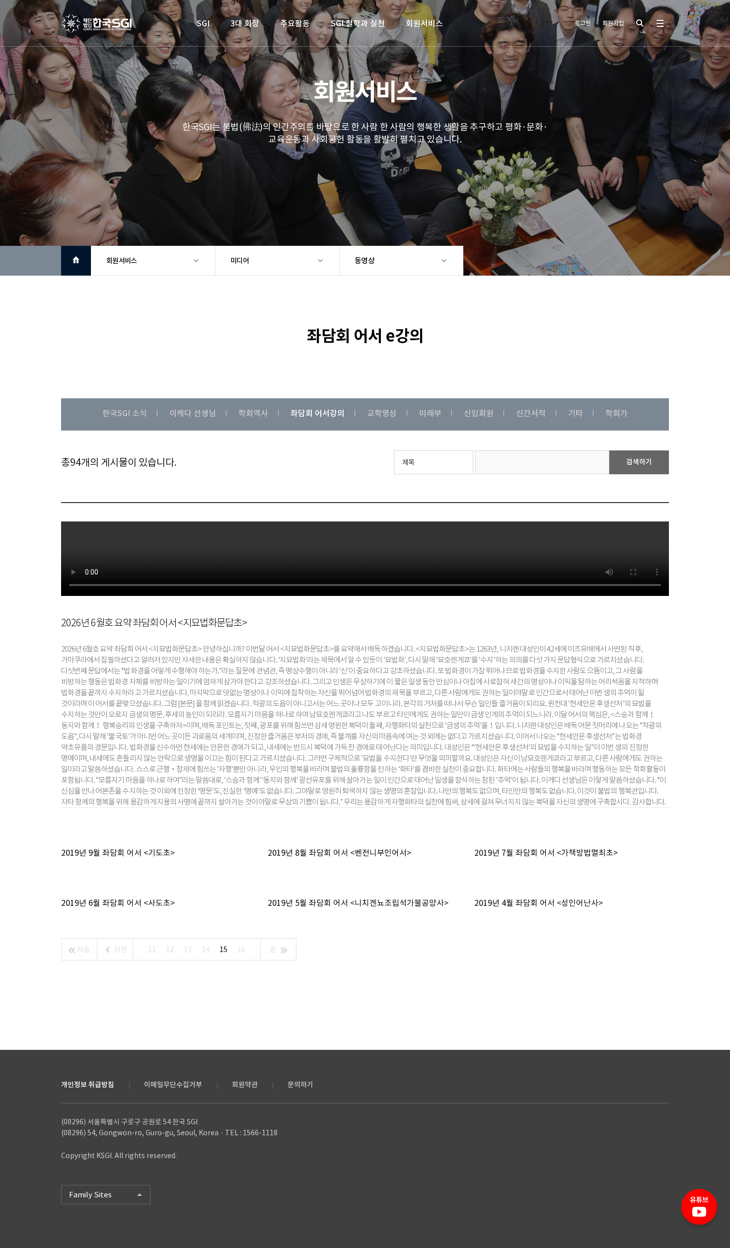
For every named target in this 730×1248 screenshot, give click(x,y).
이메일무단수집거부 (173, 1084)
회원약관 (245, 1084)
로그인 (583, 23)
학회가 (616, 413)
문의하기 (300, 1084)
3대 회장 (244, 23)
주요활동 (295, 23)
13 (188, 949)
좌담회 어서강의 (318, 413)
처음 (82, 949)
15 (223, 949)
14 (206, 949)
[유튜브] (699, 1211)
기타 (575, 413)
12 (170, 949)
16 (241, 949)
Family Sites (90, 1194)
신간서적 (531, 413)
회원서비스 (424, 23)
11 (152, 949)
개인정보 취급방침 (87, 1084)
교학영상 (382, 413)
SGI (203, 23)
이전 (120, 949)
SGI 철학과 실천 (358, 23)
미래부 (430, 413)
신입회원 (479, 413)
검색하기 (639, 461)
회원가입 (613, 23)
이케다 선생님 (192, 413)
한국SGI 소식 (124, 413)
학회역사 (253, 413)
